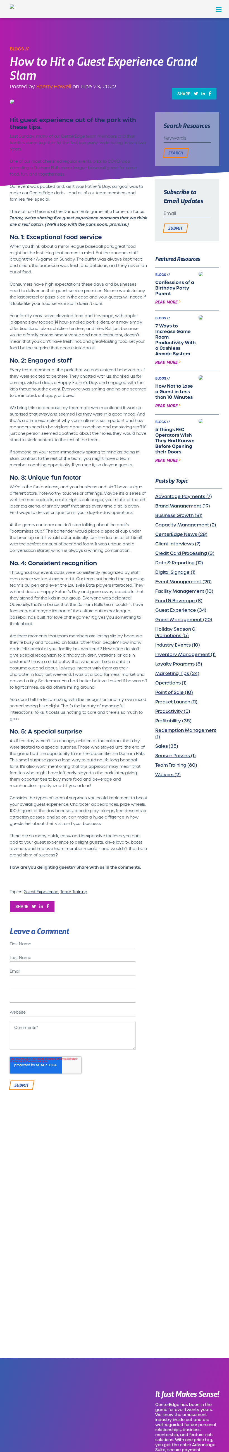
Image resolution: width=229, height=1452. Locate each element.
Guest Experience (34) (181, 610)
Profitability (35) (173, 721)
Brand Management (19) (182, 506)
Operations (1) (171, 683)
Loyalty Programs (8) (178, 664)
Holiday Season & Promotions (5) (175, 632)
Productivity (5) (172, 711)
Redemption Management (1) (186, 733)
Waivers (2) (168, 775)
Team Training (73, 891)
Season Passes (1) (175, 756)
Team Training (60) (176, 765)
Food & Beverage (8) (178, 601)
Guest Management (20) (184, 620)
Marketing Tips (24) (177, 673)
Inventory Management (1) (185, 654)
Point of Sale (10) (174, 692)
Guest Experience (41, 891)
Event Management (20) (183, 582)
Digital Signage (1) (175, 572)
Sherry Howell (53, 86)
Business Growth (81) (178, 515)
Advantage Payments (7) (183, 496)
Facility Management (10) (184, 591)
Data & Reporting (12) (179, 563)
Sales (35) (166, 746)
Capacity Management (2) (185, 525)
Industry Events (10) (177, 645)
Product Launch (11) (176, 702)
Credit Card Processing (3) (184, 553)
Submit (175, 228)
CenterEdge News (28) (181, 534)
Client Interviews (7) (178, 544)
